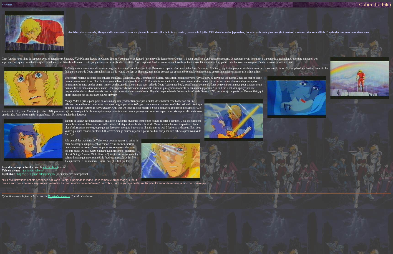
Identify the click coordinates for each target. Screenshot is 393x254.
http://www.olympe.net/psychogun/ (36, 174)
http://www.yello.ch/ (33, 170)
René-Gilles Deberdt (59, 196)
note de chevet (50, 167)
